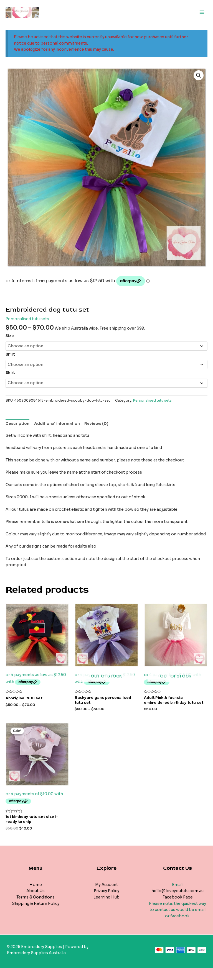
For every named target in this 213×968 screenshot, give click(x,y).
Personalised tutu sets (27, 319)
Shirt (10, 354)
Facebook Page (178, 897)
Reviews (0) (96, 423)
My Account (106, 884)
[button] (199, 75)
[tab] (17, 424)
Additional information (57, 423)
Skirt (10, 372)
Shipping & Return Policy (35, 903)
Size (10, 335)
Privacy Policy (106, 891)
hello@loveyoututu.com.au (177, 891)
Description (17, 423)
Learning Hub (106, 897)
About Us (35, 891)
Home (35, 884)
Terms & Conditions (35, 897)
